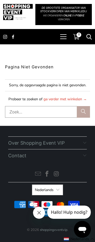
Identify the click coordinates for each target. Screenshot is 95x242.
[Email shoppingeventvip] (38, 174)
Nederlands (44, 189)
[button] (79, 239)
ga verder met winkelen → (65, 99)
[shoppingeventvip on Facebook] (47, 174)
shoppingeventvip (54, 229)
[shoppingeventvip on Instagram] (56, 174)
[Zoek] (83, 112)
